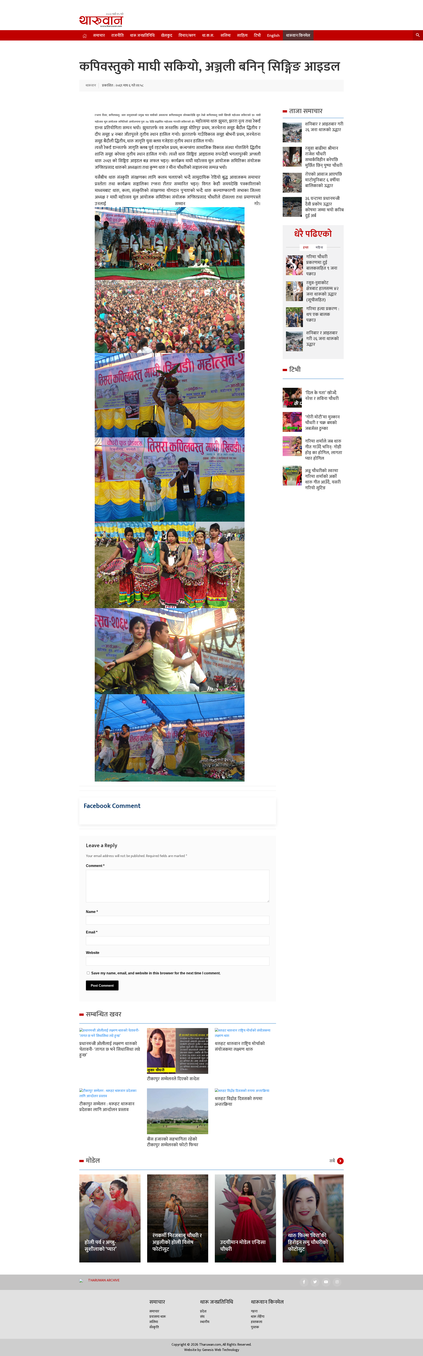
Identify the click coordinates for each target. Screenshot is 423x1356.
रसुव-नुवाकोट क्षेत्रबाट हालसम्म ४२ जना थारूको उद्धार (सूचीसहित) (322, 291)
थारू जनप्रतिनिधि (142, 35)
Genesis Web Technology (220, 1350)
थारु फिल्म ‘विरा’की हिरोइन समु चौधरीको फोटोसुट (308, 1242)
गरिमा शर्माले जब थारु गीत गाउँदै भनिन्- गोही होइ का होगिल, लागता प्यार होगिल (323, 450)
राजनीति (117, 35)
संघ (202, 1317)
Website (92, 953)
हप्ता (306, 247)
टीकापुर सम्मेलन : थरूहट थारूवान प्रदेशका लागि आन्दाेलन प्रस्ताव (106, 1106)
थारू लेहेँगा (257, 1317)
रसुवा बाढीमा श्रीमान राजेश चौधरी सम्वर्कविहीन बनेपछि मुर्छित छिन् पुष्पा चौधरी (323, 157)
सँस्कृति (154, 1327)
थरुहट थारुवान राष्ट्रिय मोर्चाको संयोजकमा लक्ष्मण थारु (240, 1046)
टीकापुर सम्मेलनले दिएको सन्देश (173, 1079)
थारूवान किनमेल (298, 35)
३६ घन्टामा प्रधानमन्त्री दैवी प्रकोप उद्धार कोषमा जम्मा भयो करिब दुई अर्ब (324, 207)
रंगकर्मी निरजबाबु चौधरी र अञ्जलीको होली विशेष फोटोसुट (177, 1242)
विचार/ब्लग (187, 35)
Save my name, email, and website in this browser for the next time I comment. (156, 973)
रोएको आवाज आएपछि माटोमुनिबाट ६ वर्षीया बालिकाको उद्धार (323, 180)
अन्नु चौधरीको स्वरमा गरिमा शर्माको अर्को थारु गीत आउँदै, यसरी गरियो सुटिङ (323, 479)
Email (91, 932)
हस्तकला (256, 1322)
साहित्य (242, 35)
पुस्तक (255, 1327)
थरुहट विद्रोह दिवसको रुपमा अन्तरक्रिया (238, 1101)
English (273, 35)
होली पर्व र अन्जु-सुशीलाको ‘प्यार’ (101, 1246)
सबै (332, 1161)
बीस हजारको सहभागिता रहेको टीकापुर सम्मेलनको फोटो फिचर (172, 1142)
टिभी (257, 35)
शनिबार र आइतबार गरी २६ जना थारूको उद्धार (324, 127)
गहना (254, 1311)
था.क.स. (208, 35)
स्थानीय (204, 1322)
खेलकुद (166, 35)
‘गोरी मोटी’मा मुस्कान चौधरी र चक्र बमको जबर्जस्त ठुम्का (322, 422)
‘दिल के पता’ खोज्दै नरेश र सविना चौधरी (322, 395)
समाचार (99, 35)
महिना (319, 247)
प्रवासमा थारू (157, 1317)
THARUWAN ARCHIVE (103, 1280)
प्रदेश (203, 1311)
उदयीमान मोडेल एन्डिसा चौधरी (243, 1246)
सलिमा (226, 35)
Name (92, 912)
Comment (95, 866)
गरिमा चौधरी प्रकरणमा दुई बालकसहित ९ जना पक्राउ (321, 265)
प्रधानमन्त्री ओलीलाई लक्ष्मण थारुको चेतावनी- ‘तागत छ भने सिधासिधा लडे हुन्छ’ (109, 1049)
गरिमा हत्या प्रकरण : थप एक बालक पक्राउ (322, 314)
